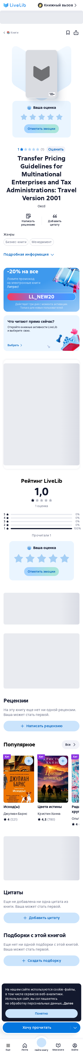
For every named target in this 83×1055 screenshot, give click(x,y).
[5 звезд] (59, 117)
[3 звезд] (41, 117)
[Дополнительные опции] (75, 1027)
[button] (41, 74)
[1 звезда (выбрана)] (21, 149)
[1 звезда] (23, 117)
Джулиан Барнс (15, 814)
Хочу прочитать (37, 1027)
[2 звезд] (32, 117)
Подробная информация (26, 254)
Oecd (42, 206)
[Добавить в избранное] (67, 32)
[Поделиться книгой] (75, 32)
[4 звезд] (50, 117)
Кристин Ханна (49, 814)
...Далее (67, 1003)
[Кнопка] (28, 761)
